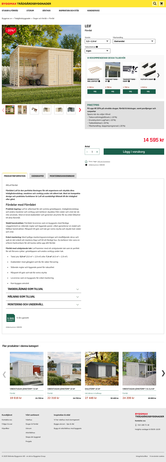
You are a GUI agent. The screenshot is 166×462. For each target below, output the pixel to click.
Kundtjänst (7, 415)
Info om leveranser (104, 161)
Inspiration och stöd (69, 10)
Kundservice (93, 10)
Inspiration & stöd (62, 415)
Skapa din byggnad (33, 437)
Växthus (46, 10)
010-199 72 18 (143, 425)
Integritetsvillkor (142, 456)
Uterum (30, 10)
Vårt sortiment (32, 415)
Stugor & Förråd (10, 10)
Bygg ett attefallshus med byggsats (68, 428)
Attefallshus (30, 433)
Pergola (29, 441)
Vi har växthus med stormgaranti (66, 420)
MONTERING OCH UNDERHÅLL (25, 304)
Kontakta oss (7, 420)
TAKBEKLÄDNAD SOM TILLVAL (25, 289)
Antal (87, 146)
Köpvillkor (5, 428)
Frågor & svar (7, 424)
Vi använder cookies (157, 456)
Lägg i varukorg (134, 151)
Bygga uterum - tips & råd (64, 424)
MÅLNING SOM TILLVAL (21, 296)
